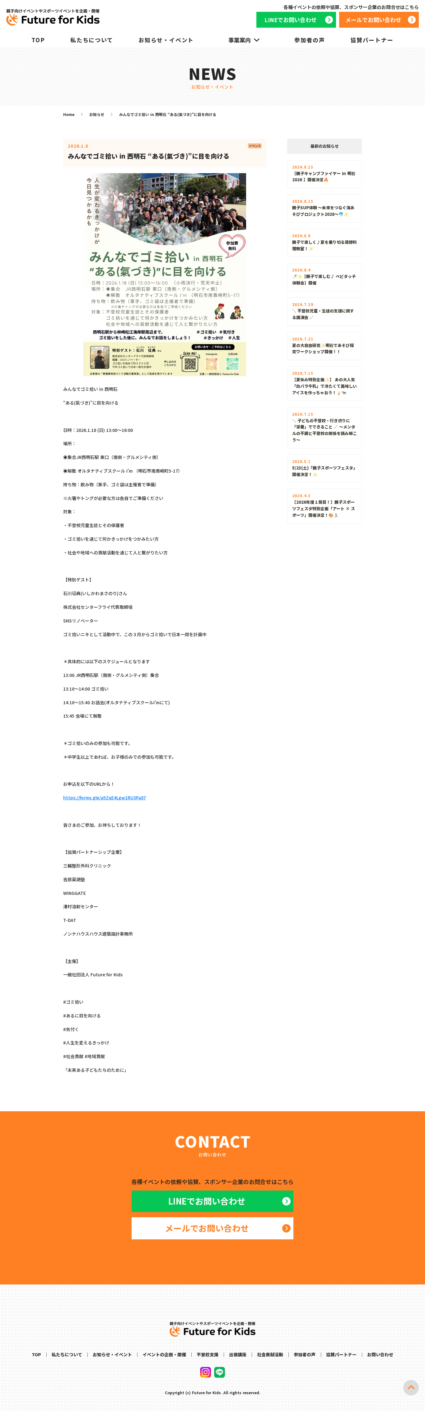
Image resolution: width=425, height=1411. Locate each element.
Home (68, 114)
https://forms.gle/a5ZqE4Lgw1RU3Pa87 (104, 797)
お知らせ (96, 114)
